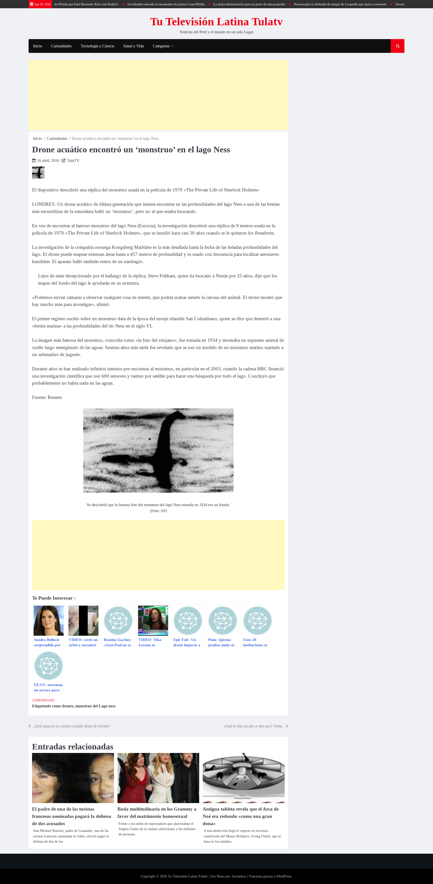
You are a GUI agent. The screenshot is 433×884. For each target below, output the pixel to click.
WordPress (283, 876)
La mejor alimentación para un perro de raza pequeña (231, 4)
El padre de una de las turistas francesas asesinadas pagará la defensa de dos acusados (71, 816)
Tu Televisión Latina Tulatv (216, 21)
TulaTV (73, 160)
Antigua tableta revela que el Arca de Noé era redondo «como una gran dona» (241, 816)
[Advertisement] (158, 95)
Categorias (161, 46)
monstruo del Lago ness (95, 706)
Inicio (37, 46)
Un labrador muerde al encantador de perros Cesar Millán (148, 4)
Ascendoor (238, 876)
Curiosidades (61, 46)
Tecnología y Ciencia (97, 46)
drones (67, 706)
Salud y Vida (133, 46)
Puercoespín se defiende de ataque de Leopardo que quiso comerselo (322, 4)
